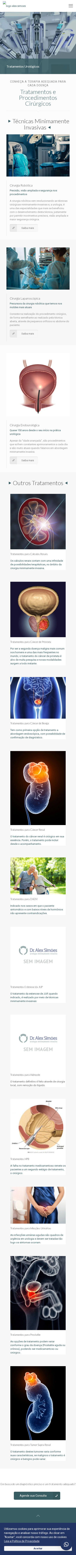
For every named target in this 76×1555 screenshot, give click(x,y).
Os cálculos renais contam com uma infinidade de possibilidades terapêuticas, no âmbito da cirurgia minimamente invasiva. (36, 564)
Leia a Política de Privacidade (22, 1541)
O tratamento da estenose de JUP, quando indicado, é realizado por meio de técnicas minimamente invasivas (34, 997)
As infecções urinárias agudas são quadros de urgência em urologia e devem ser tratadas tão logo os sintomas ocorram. (36, 1239)
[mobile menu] (70, 6)
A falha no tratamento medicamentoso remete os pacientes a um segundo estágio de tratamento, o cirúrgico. (38, 1169)
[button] (66, 1544)
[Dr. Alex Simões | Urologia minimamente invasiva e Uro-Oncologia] (14, 6)
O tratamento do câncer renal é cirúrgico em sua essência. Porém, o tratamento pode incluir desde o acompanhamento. (37, 840)
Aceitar (38, 1548)
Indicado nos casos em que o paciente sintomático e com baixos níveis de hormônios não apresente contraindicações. (36, 909)
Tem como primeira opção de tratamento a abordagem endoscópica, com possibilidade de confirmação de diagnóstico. (37, 734)
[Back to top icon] (38, 1516)
